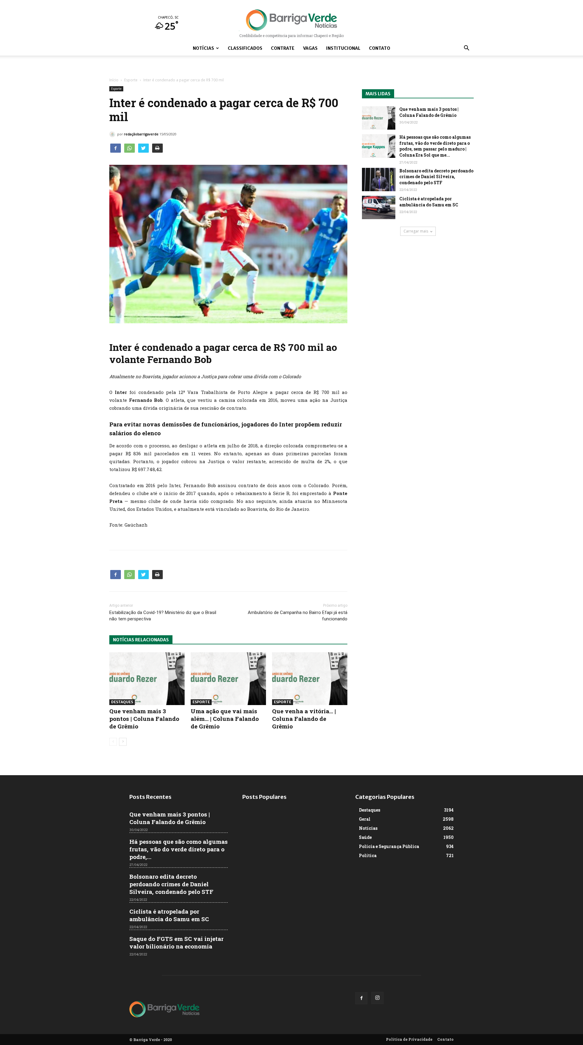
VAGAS (310, 48)
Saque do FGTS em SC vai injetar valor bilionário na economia (176, 942)
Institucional (343, 48)
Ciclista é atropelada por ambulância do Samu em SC (428, 202)
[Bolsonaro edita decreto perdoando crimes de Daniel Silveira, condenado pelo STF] (378, 179)
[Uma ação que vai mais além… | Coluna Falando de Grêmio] (228, 678)
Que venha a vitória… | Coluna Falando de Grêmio (304, 718)
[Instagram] (377, 998)
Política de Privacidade (409, 1039)
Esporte (131, 80)
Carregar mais (416, 231)
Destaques (122, 702)
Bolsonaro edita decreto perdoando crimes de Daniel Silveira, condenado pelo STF (436, 176)
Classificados (245, 48)
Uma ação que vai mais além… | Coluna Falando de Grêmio (225, 718)
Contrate (283, 48)
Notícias (203, 48)
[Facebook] (361, 998)
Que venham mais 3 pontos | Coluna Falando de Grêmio (144, 718)
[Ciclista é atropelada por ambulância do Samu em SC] (378, 207)
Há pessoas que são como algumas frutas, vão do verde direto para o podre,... (178, 849)
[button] (466, 49)
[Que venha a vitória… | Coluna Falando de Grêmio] (309, 678)
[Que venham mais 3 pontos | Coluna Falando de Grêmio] (147, 678)
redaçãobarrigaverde (141, 134)
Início (113, 80)
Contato (379, 48)
